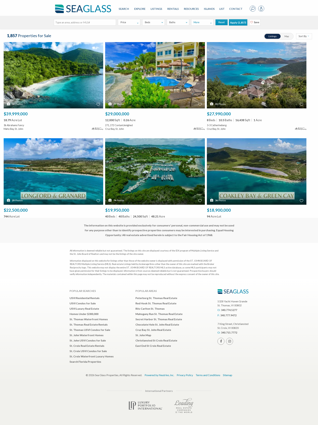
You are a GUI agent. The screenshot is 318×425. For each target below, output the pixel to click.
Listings (156, 8)
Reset (221, 22)
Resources (191, 8)
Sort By (303, 36)
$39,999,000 (16, 113)
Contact (235, 8)
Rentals (173, 8)
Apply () (238, 22)
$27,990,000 (219, 113)
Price (123, 22)
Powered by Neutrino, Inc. (159, 375)
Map (287, 36)
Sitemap (227, 375)
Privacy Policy (185, 375)
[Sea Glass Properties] (82, 6)
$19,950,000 (117, 210)
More (196, 22)
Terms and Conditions (208, 375)
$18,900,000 (219, 210)
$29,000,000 (117, 113)
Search (124, 8)
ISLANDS (209, 8)
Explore (139, 8)
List (222, 8)
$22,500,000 (16, 210)
